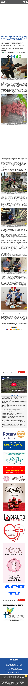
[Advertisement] (14, 20)
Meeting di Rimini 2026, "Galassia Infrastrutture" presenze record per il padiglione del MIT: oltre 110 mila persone (13, 425)
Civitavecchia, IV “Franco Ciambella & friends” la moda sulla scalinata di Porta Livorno (12, 398)
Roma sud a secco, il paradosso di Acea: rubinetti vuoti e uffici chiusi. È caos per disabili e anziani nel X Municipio (14, 401)
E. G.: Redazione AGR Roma (11, 52)
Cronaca (6, 5)
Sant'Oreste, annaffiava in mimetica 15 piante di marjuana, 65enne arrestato (12, 417)
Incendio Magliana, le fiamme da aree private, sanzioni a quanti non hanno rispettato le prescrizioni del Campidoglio (13, 405)
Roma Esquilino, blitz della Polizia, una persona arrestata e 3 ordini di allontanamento (12, 411)
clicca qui (14, 684)
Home (2, 5)
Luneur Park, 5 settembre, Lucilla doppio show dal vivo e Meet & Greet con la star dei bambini (13, 419)
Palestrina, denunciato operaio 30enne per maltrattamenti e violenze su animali (11, 414)
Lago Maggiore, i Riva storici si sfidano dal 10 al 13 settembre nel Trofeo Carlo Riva (13, 422)
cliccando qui (4, 681)
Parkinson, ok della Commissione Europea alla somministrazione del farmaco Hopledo (12, 408)
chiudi (5, 682)
